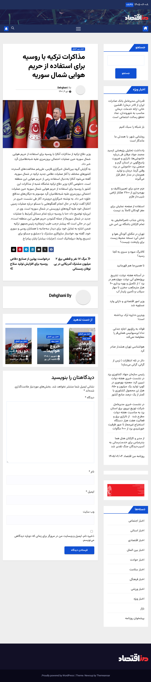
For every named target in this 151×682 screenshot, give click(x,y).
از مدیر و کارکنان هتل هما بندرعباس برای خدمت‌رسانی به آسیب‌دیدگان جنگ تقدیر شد (126, 442)
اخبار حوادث (137, 560)
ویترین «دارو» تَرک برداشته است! (129, 317)
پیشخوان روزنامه (134, 619)
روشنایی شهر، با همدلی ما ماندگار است (129, 138)
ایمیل (90, 492)
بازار (142, 609)
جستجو (140, 47)
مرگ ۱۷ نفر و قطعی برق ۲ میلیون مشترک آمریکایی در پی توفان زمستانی (72, 263)
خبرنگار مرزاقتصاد (17, 359)
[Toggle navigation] (78, 28)
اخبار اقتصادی (136, 540)
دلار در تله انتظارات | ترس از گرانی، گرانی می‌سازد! (128, 362)
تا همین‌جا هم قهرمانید (130, 265)
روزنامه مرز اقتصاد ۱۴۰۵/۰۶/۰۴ (126, 456)
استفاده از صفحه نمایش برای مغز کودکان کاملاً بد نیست (127, 208)
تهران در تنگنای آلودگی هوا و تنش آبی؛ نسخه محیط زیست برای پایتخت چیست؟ (127, 238)
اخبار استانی (137, 531)
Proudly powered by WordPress (58, 676)
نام (91, 472)
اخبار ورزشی (137, 589)
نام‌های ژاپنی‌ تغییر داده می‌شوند (82, 350)
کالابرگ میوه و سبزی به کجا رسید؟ (128, 254)
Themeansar (103, 676)
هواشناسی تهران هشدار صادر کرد (127, 349)
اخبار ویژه (139, 599)
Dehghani (62, 88)
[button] (12, 28)
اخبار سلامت (136, 570)
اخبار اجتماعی (136, 521)
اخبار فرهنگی (137, 580)
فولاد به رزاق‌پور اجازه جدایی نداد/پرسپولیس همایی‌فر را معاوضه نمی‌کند (128, 333)
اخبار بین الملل (135, 550)
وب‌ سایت (88, 512)
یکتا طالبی (84, 359)
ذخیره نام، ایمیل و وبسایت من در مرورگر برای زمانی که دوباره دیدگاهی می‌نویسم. (54, 538)
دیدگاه (89, 398)
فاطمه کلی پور (50, 359)
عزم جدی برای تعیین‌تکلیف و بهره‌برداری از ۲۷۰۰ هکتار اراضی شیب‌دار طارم (127, 192)
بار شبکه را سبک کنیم (131, 127)
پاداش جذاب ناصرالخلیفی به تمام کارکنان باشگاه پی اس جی (126, 222)
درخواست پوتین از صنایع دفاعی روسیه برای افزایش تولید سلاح (30, 261)
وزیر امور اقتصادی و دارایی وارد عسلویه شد (127, 303)
